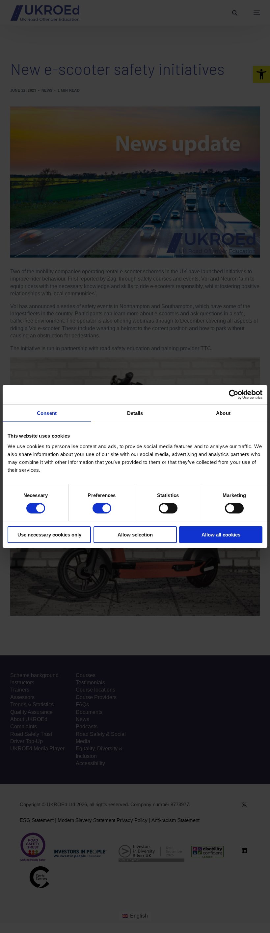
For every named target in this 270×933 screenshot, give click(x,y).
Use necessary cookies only (49, 534)
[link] (233, 394)
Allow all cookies (221, 534)
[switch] (102, 508)
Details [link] (135, 413)
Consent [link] (47, 413)
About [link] (223, 413)
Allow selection (135, 534)
